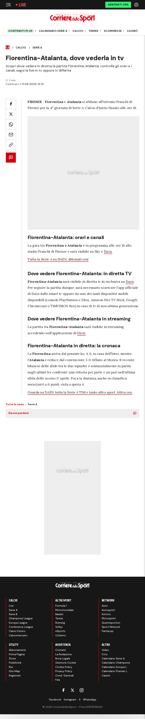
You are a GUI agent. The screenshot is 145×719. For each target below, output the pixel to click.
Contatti (60, 650)
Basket (59, 614)
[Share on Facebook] (11, 104)
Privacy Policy (63, 671)
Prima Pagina (17, 654)
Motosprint (109, 618)
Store (12, 658)
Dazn (130, 281)
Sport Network (111, 627)
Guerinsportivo (111, 622)
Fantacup (107, 631)
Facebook (55, 699)
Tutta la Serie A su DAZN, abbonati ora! (58, 259)
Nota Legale (62, 658)
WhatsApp (89, 699)
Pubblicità (15, 662)
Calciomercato (18, 635)
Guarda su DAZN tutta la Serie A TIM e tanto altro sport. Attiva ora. (80, 392)
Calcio (77, 31)
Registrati (15, 675)
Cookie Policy (63, 667)
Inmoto (106, 614)
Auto (105, 605)
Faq (57, 679)
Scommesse (113, 31)
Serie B (13, 614)
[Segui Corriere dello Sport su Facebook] (63, 690)
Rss (11, 667)
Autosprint (108, 610)
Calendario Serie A (53, 31)
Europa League (18, 622)
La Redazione (63, 654)
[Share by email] (11, 135)
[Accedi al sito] (136, 4)
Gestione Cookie (65, 662)
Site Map (14, 671)
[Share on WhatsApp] (11, 124)
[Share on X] (11, 114)
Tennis (94, 31)
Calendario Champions (116, 662)
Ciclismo (60, 635)
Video (105, 650)
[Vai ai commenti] (11, 158)
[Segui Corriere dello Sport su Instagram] (81, 690)
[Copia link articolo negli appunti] (11, 145)
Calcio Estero (17, 631)
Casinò (132, 31)
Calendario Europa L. (114, 667)
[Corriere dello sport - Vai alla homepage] (72, 18)
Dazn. (108, 251)
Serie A (37, 47)
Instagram (70, 699)
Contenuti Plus (20, 31)
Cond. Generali (64, 675)
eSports (60, 631)
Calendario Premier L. (115, 671)
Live (22, 4)
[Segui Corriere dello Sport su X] (72, 690)
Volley (59, 627)
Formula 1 (61, 605)
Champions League (21, 618)
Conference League (21, 627)
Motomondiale (64, 610)
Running (60, 622)
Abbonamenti (17, 650)
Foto (105, 654)
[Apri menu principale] (8, 4)
